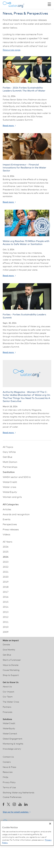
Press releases (11, 529)
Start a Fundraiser (12, 660)
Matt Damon (10, 462)
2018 (5, 587)
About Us (7, 687)
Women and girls (12, 497)
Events (6, 519)
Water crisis (9, 487)
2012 (5, 617)
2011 (5, 622)
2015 (5, 602)
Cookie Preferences (12, 797)
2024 (5, 557)
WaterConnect (10, 734)
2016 (5, 597)
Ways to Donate (10, 665)
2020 (5, 577)
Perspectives (10, 524)
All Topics (8, 447)
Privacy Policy (9, 782)
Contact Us (8, 757)
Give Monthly (9, 650)
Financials (7, 712)
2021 (5, 572)
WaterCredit (10, 482)
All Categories (11, 504)
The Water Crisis (11, 702)
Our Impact (8, 692)
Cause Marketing (11, 670)
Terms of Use (9, 788)
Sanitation (9, 472)
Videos (6, 534)
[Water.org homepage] (13, 4)
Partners (7, 707)
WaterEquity (10, 492)
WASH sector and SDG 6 (17, 477)
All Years (7, 542)
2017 (5, 592)
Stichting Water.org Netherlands (18, 793)
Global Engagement (12, 739)
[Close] (50, 824)
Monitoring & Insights (13, 744)
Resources (8, 772)
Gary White (9, 452)
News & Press (9, 767)
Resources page (11, 50)
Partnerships (10, 467)
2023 (5, 562)
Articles (7, 509)
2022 (5, 567)
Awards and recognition (16, 514)
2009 (5, 632)
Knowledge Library (12, 749)
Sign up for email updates (16, 812)
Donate (6, 645)
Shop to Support (11, 675)
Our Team (8, 697)
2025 (5, 552)
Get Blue (7, 457)
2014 (5, 607)
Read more (8, 126)
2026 (5, 547)
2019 (5, 582)
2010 (5, 627)
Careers (7, 762)
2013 (5, 612)
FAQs (5, 777)
